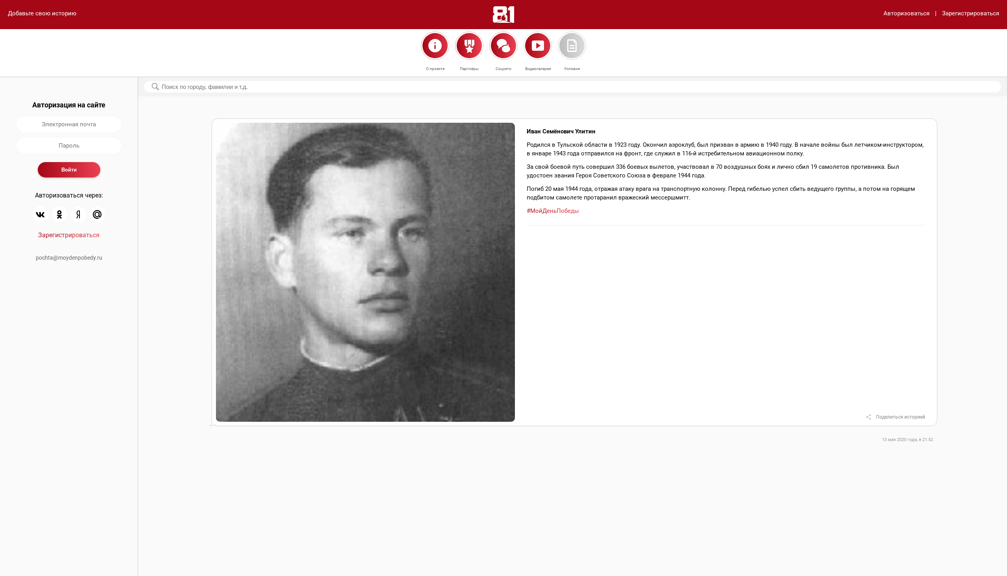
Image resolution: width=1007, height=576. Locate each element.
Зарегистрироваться (970, 13)
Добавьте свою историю (42, 13)
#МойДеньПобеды (553, 210)
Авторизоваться (906, 13)
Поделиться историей (900, 417)
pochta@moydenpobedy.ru (69, 258)
